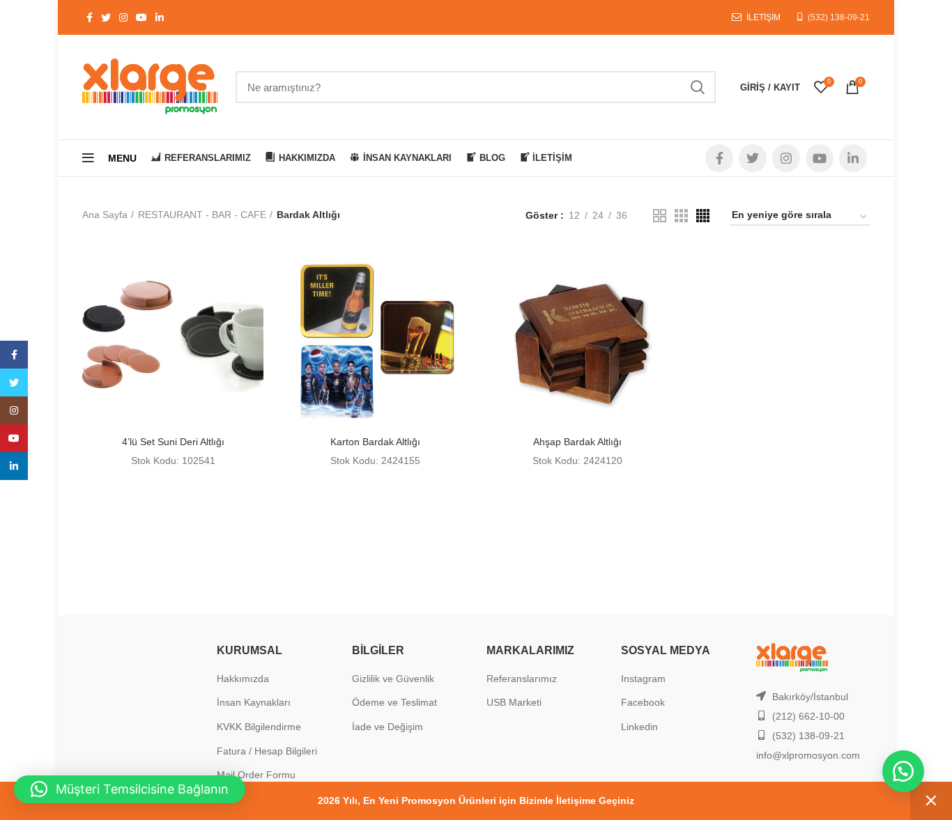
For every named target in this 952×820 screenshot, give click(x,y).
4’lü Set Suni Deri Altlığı (173, 441)
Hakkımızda (243, 678)
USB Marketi (514, 702)
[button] (903, 771)
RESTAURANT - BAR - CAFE (202, 214)
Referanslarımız (521, 678)
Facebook (643, 702)
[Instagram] (14, 410)
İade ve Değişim (387, 726)
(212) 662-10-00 (808, 716)
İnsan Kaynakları (254, 702)
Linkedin (639, 726)
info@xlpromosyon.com (808, 755)
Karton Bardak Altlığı (375, 441)
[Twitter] (14, 382)
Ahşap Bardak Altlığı (577, 441)
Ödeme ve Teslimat (394, 702)
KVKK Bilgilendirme (259, 726)
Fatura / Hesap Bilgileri (267, 751)
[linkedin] (14, 466)
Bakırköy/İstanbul (810, 696)
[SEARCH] (697, 87)
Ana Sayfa (105, 214)
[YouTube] (14, 438)
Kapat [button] (931, 801)
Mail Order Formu (256, 774)
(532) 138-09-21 (839, 17)
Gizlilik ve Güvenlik (393, 678)
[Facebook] (14, 355)
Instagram (643, 678)
